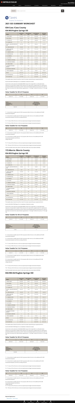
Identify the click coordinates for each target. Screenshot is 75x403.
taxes (12, 17)
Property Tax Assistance (16, 20)
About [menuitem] (60, 5)
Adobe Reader (9, 398)
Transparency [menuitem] (27, 5)
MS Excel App (15, 398)
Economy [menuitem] (36, 5)
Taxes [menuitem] (19, 5)
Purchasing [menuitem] (44, 5)
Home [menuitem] (14, 5)
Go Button (62, 11)
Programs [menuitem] (53, 5)
